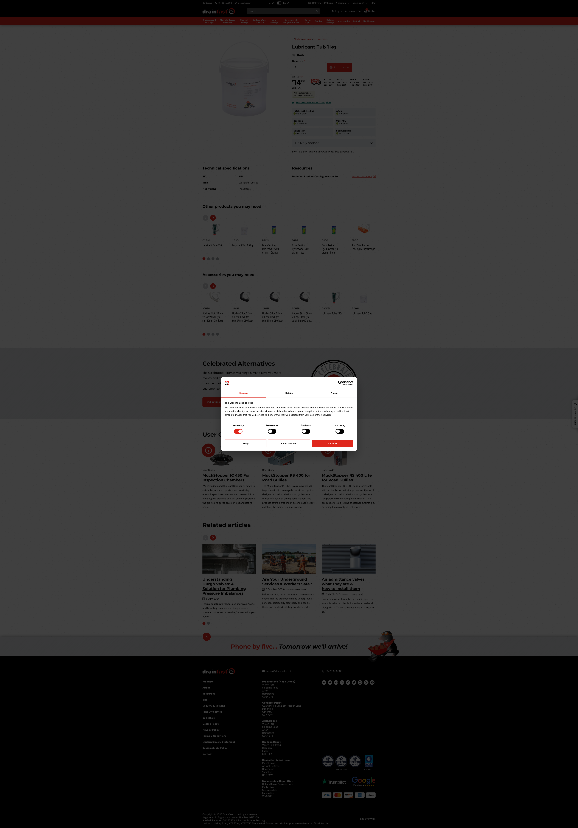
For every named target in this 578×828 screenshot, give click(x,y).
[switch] (272, 431)
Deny (246, 443)
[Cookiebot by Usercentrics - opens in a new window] (340, 383)
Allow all (332, 443)
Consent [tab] (243, 393)
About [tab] (334, 393)
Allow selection (289, 443)
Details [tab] (289, 393)
